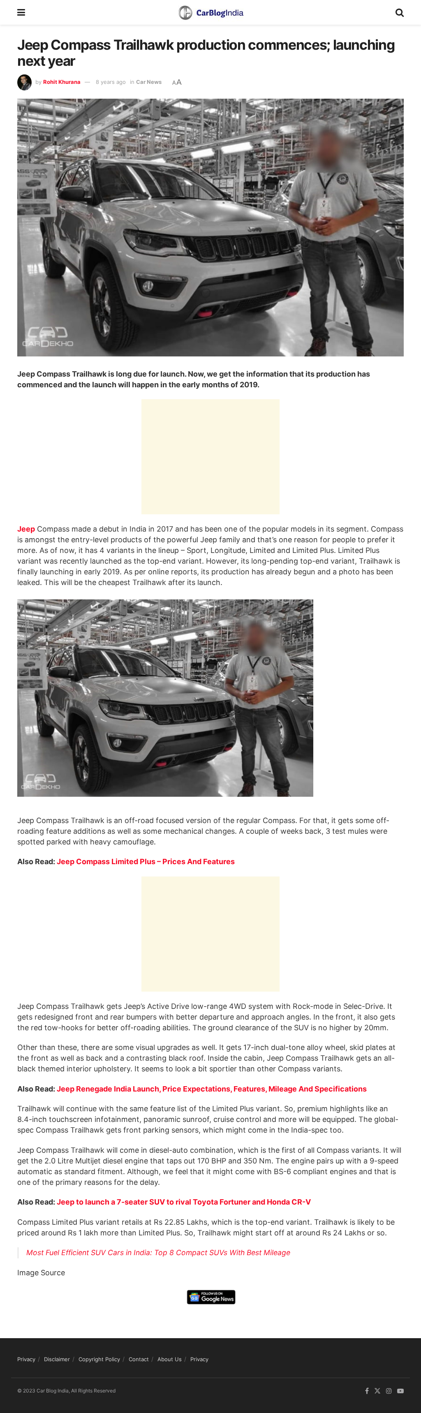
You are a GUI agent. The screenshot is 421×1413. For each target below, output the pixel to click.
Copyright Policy (99, 1359)
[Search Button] (400, 12)
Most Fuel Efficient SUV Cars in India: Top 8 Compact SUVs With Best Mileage (158, 1252)
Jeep (26, 529)
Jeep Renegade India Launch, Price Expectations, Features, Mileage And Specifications (212, 1089)
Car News (149, 82)
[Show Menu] (21, 12)
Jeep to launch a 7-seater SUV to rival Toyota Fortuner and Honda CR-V (184, 1202)
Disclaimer (57, 1359)
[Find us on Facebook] (367, 1391)
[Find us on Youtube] (400, 1391)
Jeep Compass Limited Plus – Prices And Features (146, 861)
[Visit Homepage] (210, 12)
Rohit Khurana (62, 82)
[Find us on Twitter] (377, 1391)
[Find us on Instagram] (389, 1391)
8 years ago (111, 82)
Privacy (26, 1359)
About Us (169, 1359)
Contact (139, 1359)
